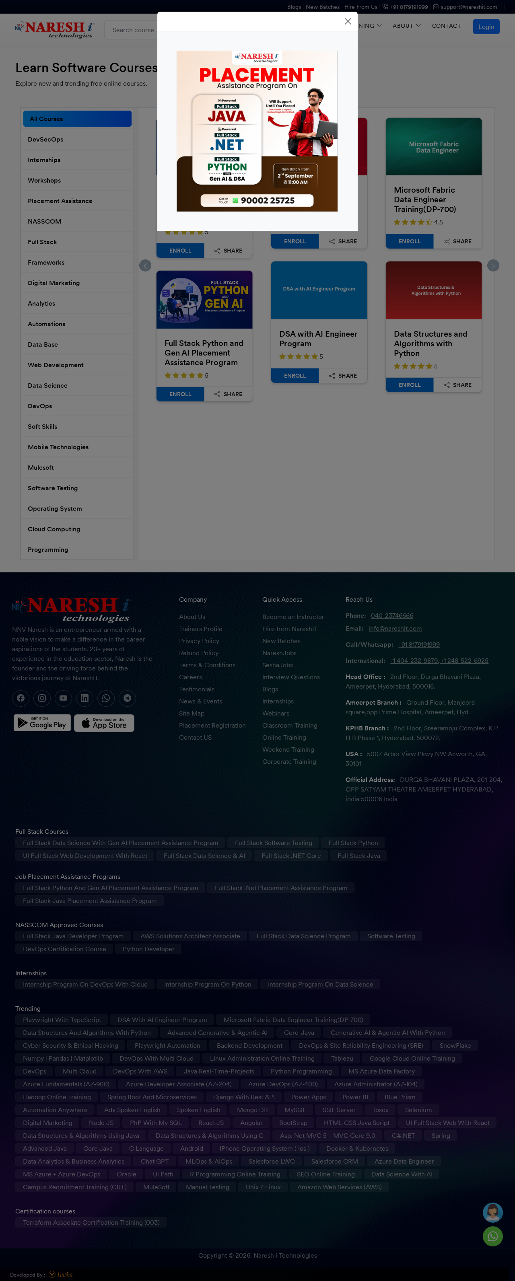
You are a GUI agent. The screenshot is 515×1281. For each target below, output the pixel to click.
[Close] (348, 21)
